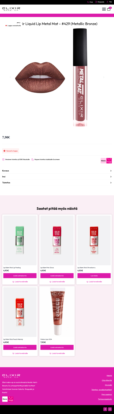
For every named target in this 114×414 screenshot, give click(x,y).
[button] (20, 281)
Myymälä (108, 385)
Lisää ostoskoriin (19, 276)
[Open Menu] (104, 9)
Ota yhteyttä (107, 380)
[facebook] (105, 409)
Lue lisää (94, 276)
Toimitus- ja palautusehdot (101, 390)
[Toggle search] (88, 4)
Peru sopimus (107, 394)
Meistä (109, 375)
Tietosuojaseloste (105, 399)
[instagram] (110, 409)
